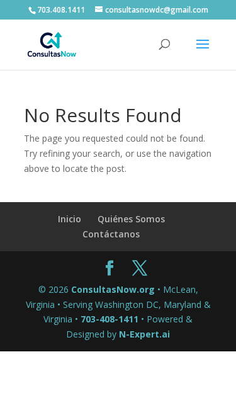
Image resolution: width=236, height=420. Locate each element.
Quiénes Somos (131, 219)
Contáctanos (111, 234)
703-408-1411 (109, 319)
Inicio (69, 219)
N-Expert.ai (144, 334)
